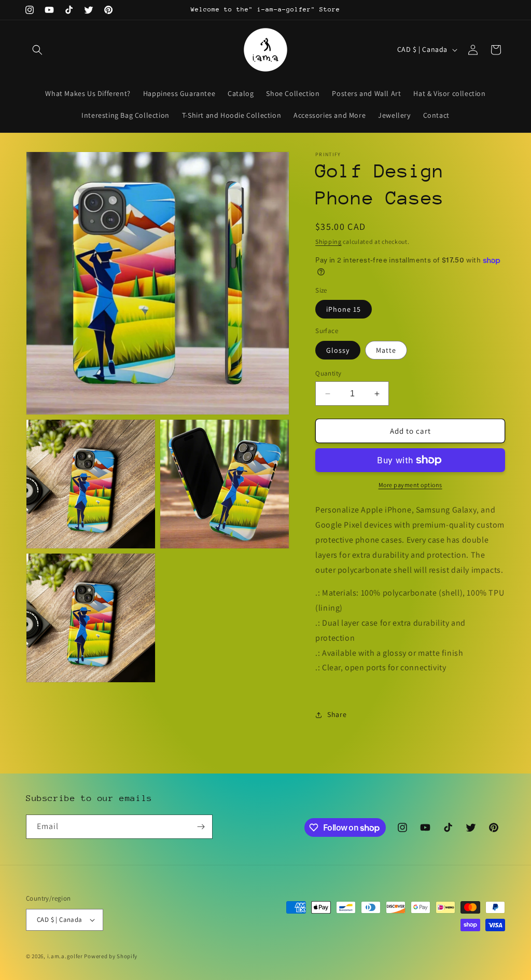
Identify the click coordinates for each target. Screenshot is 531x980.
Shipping (328, 241)
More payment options (410, 485)
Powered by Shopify (110, 956)
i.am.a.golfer (65, 956)
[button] (37, 49)
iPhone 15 (343, 309)
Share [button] (336, 714)
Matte (386, 350)
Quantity (328, 373)
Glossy (338, 350)
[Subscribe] (200, 827)
